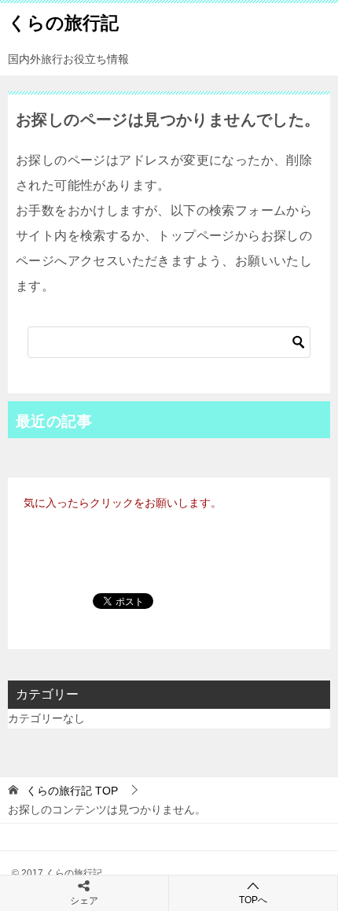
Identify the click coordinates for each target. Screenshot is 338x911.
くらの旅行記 (63, 23)
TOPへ (253, 899)
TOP (72, 790)
